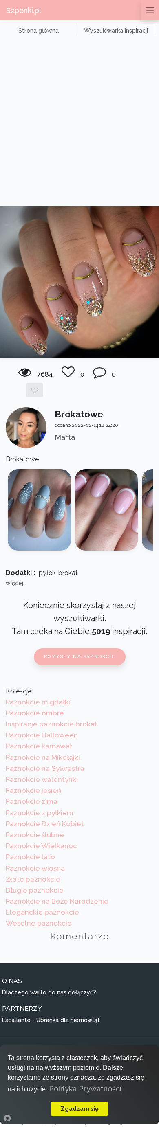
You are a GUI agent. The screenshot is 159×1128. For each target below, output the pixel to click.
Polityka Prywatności (85, 1088)
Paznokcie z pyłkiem (39, 813)
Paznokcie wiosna (35, 868)
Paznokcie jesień (33, 790)
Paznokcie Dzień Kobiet (45, 824)
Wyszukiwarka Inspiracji (116, 30)
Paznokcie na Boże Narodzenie (57, 901)
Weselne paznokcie (39, 923)
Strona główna (38, 30)
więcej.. (16, 583)
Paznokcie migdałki (38, 702)
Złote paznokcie (33, 879)
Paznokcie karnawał (39, 746)
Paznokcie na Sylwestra (45, 768)
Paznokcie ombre (35, 713)
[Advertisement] (79, 123)
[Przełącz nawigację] (150, 10)
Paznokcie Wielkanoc (41, 846)
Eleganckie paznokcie (42, 912)
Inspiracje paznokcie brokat (51, 724)
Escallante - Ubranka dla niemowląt (51, 1020)
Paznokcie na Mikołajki (43, 757)
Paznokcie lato (30, 857)
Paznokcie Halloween (42, 735)
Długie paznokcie (35, 890)
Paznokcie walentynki (42, 779)
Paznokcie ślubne (35, 835)
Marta (65, 437)
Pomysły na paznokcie (79, 656)
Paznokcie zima (31, 801)
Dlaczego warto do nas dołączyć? (49, 992)
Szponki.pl (23, 10)
